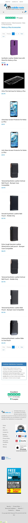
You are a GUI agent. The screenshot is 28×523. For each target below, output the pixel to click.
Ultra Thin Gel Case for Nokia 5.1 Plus (14, 91)
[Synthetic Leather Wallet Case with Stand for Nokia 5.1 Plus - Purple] (4, 64)
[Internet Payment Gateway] (20, 440)
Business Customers (5, 435)
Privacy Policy (6, 438)
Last (3, 36)
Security (5, 444)
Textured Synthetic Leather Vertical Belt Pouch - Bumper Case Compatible (13, 183)
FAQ (4, 427)
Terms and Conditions (5, 441)
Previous (9, 33)
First (4, 33)
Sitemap (5, 446)
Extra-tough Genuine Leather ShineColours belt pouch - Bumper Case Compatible (13, 246)
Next (22, 33)
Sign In (21, 1)
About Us (7, 1)
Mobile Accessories (6, 23)
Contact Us (15, 1)
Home (4, 425)
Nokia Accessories (16, 23)
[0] (24, 11)
